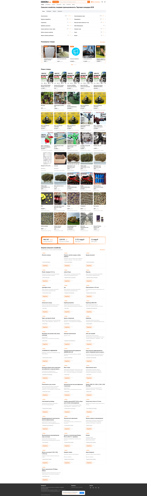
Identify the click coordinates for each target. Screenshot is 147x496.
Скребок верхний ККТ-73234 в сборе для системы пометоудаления (73, 402)
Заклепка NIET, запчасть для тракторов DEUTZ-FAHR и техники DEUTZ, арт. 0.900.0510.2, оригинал (59, 86)
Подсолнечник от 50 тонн (92, 287)
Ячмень (88, 435)
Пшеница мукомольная (70, 333)
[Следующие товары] (106, 54)
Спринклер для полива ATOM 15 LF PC (72, 146)
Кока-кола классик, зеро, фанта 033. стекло (59, 206)
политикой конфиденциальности (69, 493)
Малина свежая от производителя (94, 418)
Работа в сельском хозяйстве (47, 32)
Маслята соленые (46, 255)
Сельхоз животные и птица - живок (48, 29)
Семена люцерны (44, 226)
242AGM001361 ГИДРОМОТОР (49, 350)
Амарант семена (68, 452)
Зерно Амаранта (90, 452)
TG (95, 487)
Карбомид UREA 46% (91, 302)
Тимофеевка (83, 206)
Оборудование (77, 19)
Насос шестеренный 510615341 (71, 126)
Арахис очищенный (69, 318)
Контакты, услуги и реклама (77, 487)
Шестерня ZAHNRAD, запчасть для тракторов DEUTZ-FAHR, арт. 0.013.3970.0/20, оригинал (72, 86)
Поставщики (47, 4)
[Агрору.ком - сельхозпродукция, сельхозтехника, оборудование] (46, 2)
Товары (42, 4)
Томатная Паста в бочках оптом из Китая (98, 186)
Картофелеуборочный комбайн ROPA (71, 227)
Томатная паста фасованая (70, 418)
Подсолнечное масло (91, 367)
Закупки (53, 4)
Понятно (81, 492)
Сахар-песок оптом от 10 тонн (93, 401)
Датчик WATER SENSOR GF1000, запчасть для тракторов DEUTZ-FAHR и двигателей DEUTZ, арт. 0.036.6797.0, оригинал (46, 86)
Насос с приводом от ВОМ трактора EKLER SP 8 (46, 146)
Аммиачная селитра (47, 302)
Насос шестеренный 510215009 (85, 106)
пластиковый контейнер (48, 401)
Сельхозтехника (44, 16)
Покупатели (59, 4)
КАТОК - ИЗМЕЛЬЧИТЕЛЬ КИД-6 (72, 186)
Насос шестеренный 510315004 (58, 126)
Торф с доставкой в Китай (48, 318)
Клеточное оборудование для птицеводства (84, 227)
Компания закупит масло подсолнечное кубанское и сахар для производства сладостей (51, 369)
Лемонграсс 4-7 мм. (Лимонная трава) (71, 166)
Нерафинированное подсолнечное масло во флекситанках (51, 419)
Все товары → (103, 42)
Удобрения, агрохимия (45, 25)
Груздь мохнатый (90, 255)
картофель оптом (46, 287)
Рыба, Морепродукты (78, 25)
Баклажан (43, 105)
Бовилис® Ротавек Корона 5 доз (97, 227)
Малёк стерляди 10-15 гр (48, 272)
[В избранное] (52, 86)
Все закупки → (103, 249)
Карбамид (88, 318)
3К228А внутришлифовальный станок (71, 106)
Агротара (56, 165)
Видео (73, 4)
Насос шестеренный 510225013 (45, 126)
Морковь (88, 272)
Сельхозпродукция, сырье (79, 16)
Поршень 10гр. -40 (97, 145)
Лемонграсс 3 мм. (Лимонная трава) (97, 166)
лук (65, 287)
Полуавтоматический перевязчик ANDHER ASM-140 (72, 351)
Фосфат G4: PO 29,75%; (46, 165)
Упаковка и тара (77, 29)
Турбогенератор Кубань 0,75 (59, 106)
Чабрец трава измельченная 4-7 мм (45, 186)
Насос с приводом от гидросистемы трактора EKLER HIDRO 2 (98, 126)
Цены (64, 4)
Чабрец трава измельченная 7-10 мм (85, 166)
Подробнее (45, 265)
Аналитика (68, 4)
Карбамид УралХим (69, 302)
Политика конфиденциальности (53, 491)
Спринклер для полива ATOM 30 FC (85, 126)
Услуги (75, 32)
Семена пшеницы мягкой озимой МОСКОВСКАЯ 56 (57, 227)
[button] (88, 2)
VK (90, 487)
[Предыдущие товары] (41, 54)
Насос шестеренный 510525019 (98, 106)
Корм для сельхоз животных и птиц (81, 22)
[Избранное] (102, 2)
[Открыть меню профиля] (105, 2)
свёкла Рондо (67, 272)
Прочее (75, 35)
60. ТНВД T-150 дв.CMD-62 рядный (85, 146)
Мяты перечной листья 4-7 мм (59, 186)
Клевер (68, 206)
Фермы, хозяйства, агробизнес (47, 35)
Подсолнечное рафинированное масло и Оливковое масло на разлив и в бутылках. (95, 352)
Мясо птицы (67, 367)
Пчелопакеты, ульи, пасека (49, 384)
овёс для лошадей (90, 333)
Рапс (42, 206)
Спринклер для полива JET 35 (58, 146)
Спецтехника (43, 22)
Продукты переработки (46, 19)
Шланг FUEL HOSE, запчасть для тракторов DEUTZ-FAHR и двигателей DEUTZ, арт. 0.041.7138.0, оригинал (85, 86)
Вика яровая (96, 206)
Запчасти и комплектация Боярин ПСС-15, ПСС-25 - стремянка (72, 436)
